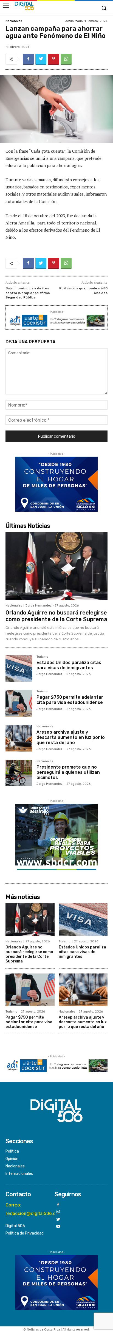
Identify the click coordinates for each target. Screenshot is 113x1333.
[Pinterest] (53, 59)
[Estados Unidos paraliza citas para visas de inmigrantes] (18, 668)
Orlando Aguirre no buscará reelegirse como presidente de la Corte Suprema (56, 615)
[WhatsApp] (66, 59)
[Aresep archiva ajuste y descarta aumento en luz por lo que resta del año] (18, 738)
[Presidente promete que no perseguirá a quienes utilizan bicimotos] (18, 773)
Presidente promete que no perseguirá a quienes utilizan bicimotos (68, 772)
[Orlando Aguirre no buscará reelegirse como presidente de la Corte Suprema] (56, 566)
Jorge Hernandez (39, 605)
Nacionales (13, 21)
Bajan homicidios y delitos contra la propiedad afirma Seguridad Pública (27, 292)
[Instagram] (58, 1212)
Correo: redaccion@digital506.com (33, 1209)
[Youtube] (58, 1226)
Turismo (42, 657)
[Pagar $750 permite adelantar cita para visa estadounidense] (18, 703)
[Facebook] (28, 59)
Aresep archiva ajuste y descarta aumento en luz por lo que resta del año (70, 737)
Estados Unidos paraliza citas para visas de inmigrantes (68, 665)
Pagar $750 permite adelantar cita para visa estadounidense (69, 700)
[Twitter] (40, 59)
